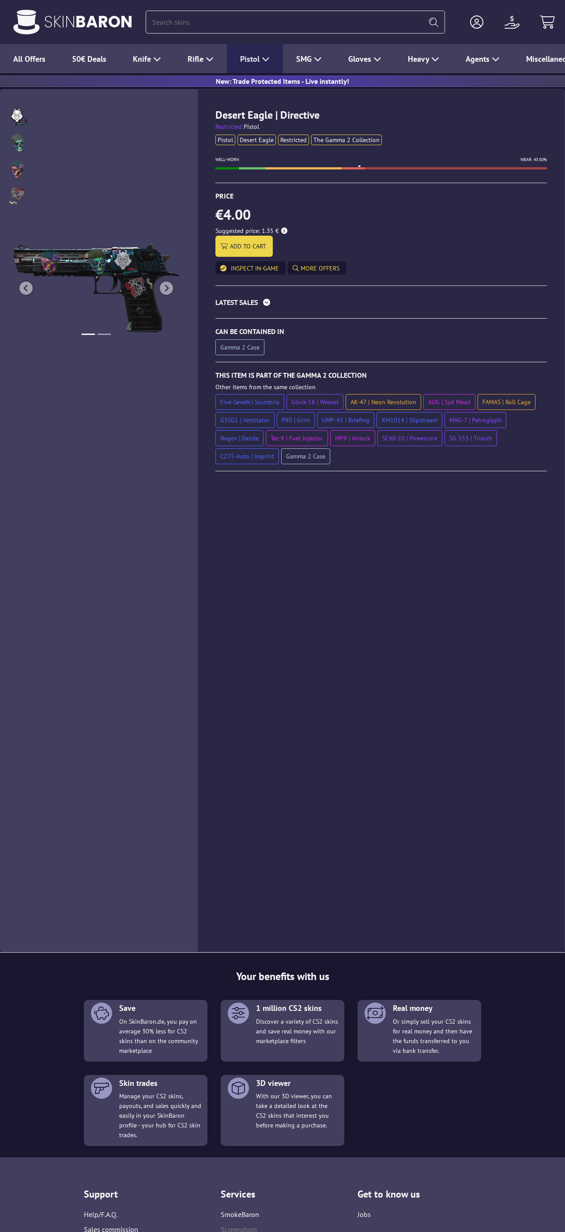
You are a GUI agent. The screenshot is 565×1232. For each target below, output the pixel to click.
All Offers (29, 59)
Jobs (364, 1214)
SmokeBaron (240, 1214)
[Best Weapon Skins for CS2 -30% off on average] (26, 22)
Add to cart (248, 246)
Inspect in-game (255, 268)
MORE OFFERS (319, 268)
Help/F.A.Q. (100, 1214)
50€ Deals (89, 59)
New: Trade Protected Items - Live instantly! (282, 81)
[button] (476, 22)
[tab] (381, 304)
